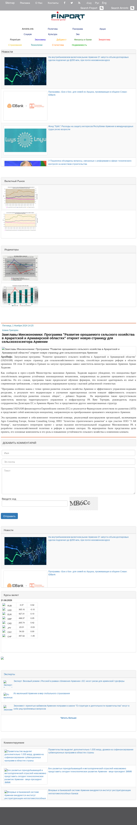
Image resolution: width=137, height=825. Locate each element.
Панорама (77, 28)
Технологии (36, 44)
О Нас (38, 2)
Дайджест (62, 39)
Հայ (89, 2)
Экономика (40, 39)
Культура (52, 34)
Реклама (25, 2)
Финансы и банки (83, 39)
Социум (28, 34)
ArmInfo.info (28, 28)
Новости (7, 52)
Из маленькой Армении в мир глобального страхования (42, 693)
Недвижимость (79, 44)
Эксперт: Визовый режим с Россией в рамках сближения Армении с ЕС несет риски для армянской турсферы (69, 680)
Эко (78, 34)
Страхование (15, 44)
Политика (53, 28)
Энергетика (104, 39)
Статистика (58, 44)
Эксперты (9, 674)
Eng (104, 2)
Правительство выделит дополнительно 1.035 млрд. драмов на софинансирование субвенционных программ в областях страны (90, 751)
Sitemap (10, 2)
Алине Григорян (10, 330)
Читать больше (68, 717)
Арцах (103, 28)
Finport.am (15, 39)
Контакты (53, 2)
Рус (97, 2)
